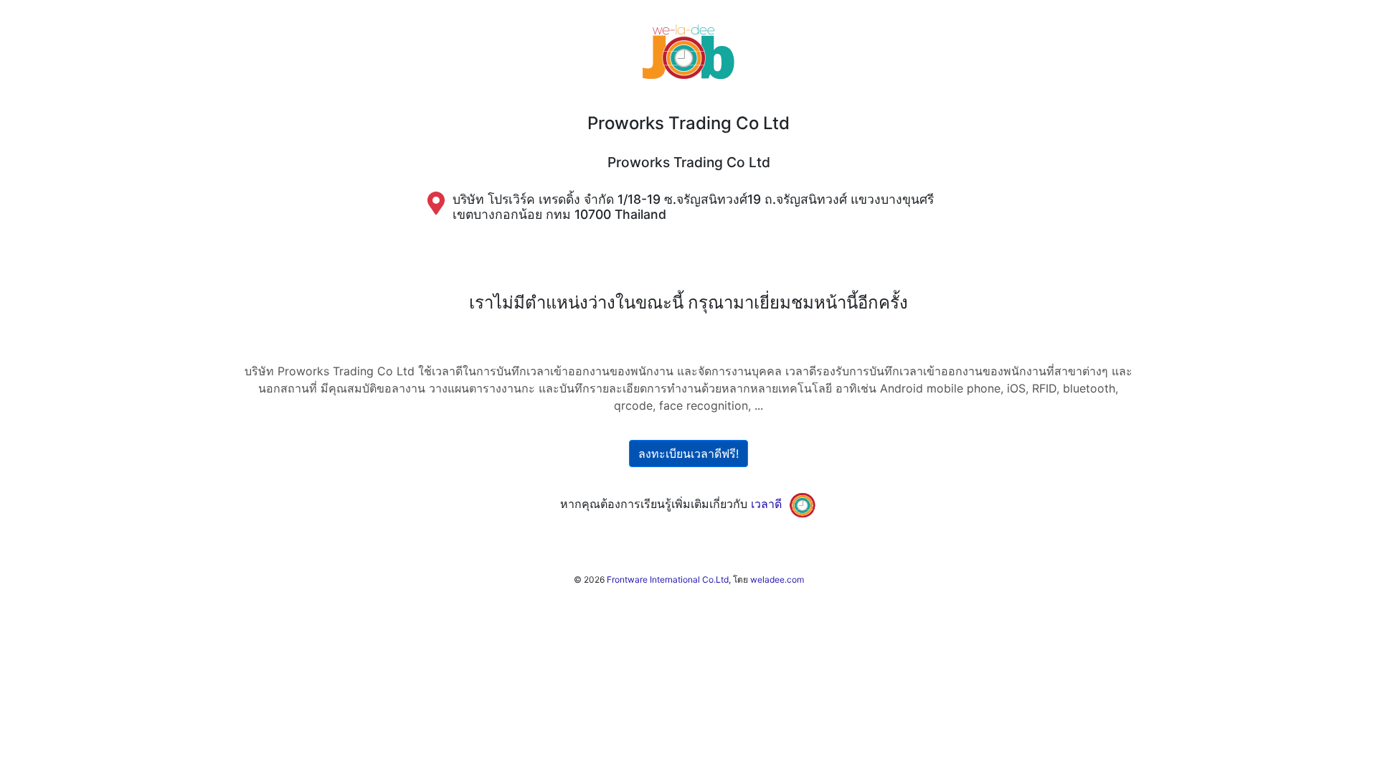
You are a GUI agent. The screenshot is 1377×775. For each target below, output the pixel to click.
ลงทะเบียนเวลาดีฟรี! (688, 453)
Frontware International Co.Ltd (668, 579)
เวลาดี (766, 504)
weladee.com (777, 579)
